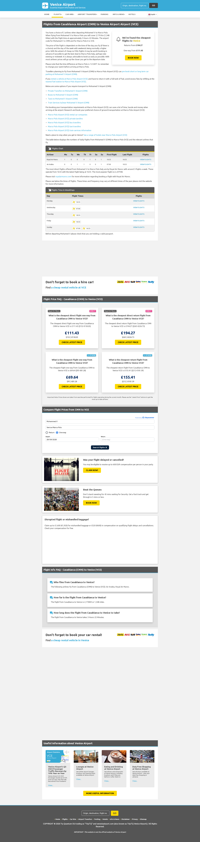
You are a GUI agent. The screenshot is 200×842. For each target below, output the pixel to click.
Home (46, 14)
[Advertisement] (100, 258)
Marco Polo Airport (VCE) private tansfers (65, 119)
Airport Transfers (87, 14)
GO (153, 5)
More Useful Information (100, 793)
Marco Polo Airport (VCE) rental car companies (67, 115)
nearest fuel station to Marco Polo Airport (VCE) (66, 82)
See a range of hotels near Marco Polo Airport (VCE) (105, 135)
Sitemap (143, 819)
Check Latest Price (72, 342)
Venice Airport (68, 5)
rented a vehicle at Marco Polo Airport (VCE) (69, 79)
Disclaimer (126, 819)
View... (50, 785)
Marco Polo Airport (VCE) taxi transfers (64, 126)
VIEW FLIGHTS (145, 159)
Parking (104, 14)
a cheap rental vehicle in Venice (70, 640)
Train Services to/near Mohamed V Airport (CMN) (68, 103)
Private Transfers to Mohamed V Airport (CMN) (68, 91)
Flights (57, 14)
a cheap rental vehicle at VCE (68, 287)
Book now (133, 58)
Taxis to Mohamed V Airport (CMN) (63, 99)
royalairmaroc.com (63, 176)
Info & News (118, 14)
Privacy (135, 819)
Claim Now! (92, 470)
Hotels (131, 14)
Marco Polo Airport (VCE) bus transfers (64, 122)
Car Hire (69, 14)
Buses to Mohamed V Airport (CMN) (63, 95)
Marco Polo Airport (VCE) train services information (69, 130)
